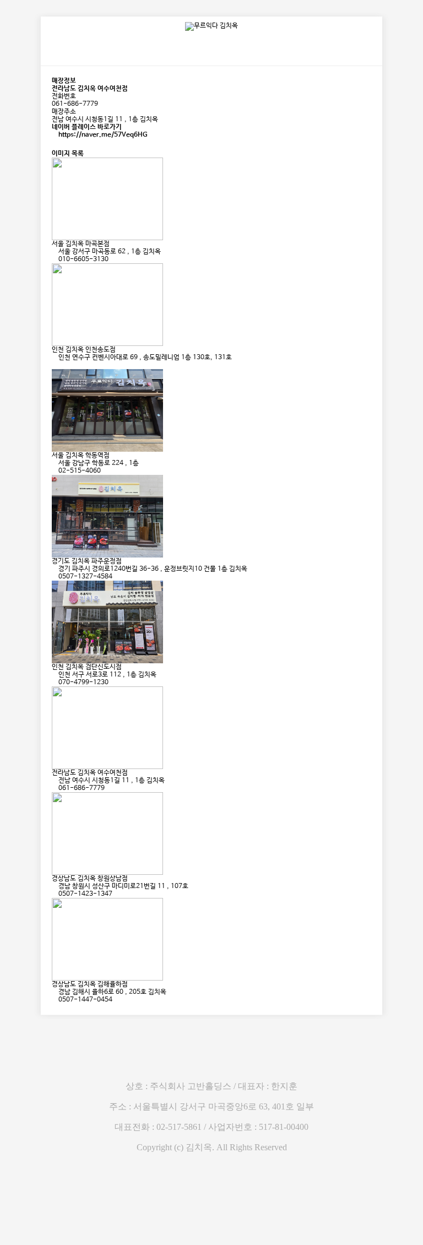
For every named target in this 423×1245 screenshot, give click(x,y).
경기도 (61, 561)
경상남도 (64, 879)
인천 (58, 350)
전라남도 (64, 773)
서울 (58, 244)
